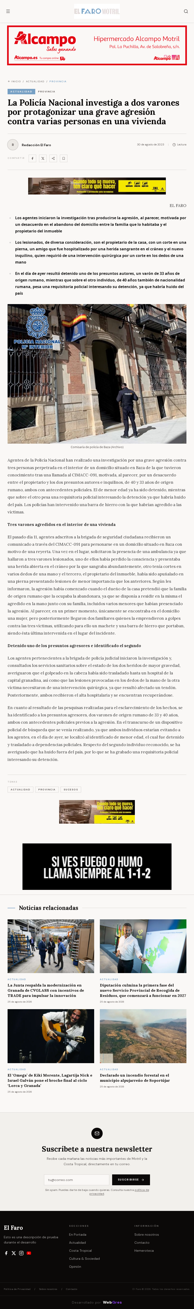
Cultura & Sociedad (84, 1258)
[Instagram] (21, 1253)
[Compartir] (53, 158)
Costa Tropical (80, 1250)
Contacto (142, 1242)
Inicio (16, 81)
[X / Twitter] (13, 1253)
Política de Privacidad (17, 1289)
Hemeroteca (144, 1250)
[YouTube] (28, 1253)
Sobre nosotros (146, 1234)
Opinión (75, 1266)
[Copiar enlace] (63, 158)
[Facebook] (32, 158)
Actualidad (77, 1242)
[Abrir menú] (8, 11)
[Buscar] (186, 11)
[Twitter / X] (43, 158)
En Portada (77, 1234)
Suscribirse (128, 1179)
